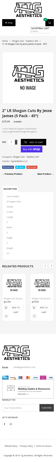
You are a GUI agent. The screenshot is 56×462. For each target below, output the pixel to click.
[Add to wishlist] (6, 316)
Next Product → (45, 174)
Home (5, 41)
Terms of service (44, 446)
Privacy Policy (26, 446)
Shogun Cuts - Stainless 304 (25, 41)
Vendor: (6, 161)
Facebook (8, 167)
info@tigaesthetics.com (24, 367)
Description (10, 189)
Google (33, 167)
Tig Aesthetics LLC (19, 161)
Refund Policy (11, 446)
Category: (7, 156)
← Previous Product (12, 174)
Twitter (21, 167)
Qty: (4, 141)
